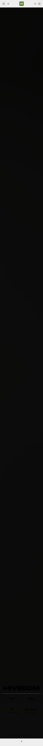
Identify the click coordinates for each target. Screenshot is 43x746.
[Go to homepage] (21, 3)
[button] (4, 4)
